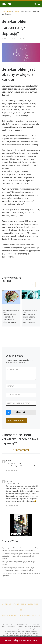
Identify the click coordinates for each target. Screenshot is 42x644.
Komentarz (13, 369)
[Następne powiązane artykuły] (38, 284)
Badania (16, 11)
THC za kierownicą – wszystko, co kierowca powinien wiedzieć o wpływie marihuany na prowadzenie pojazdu (20, 556)
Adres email (14, 395)
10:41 (20, 463)
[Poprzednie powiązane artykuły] (32, 284)
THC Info (12, 624)
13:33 (19, 483)
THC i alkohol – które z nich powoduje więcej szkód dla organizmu (21, 575)
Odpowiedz (12, 470)
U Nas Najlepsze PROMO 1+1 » (21, 640)
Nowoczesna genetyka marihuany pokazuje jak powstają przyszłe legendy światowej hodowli (18, 569)
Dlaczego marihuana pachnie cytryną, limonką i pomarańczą (18, 563)
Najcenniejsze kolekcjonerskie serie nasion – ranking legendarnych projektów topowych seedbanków (20, 549)
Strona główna (7, 11)
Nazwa (10, 386)
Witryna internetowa (18, 403)
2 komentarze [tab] (21, 449)
